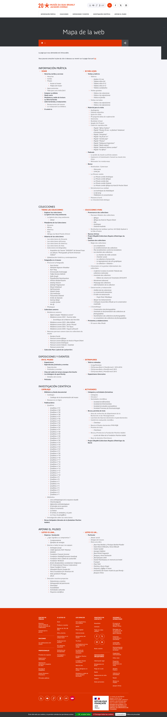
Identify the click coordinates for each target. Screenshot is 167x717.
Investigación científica (101, 14)
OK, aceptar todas (84, 714)
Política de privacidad (133, 714)
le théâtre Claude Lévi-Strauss (81, 661)
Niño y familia (61, 633)
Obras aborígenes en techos (81, 669)
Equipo (115, 678)
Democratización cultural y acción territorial (118, 649)
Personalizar (120, 714)
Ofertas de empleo (116, 681)
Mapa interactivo (164, 50)
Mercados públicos (44, 678)
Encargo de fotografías (42, 669)
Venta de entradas (164, 24)
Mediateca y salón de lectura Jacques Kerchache (82, 675)
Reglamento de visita (100, 675)
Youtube (102, 642)
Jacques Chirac (117, 685)
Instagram (126, 5)
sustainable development (116, 643)
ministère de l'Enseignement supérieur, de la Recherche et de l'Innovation (119, 707)
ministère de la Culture (116, 704)
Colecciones (64, 14)
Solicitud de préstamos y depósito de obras (45, 664)
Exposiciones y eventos (81, 14)
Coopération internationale (117, 654)
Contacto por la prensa (43, 631)
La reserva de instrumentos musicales (80, 652)
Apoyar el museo (120, 14)
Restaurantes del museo (81, 637)
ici (95, 58)
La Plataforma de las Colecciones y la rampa (82, 646)
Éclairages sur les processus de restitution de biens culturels (117, 631)
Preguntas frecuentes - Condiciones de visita (117, 663)
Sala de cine (79, 665)
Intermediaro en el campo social (62, 637)
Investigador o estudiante (61, 655)
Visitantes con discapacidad (96, 5)
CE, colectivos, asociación (61, 646)
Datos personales (99, 682)
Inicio (42, 43)
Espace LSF (66, 698)
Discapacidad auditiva (53, 698)
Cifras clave (116, 658)
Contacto (96, 626)
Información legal (99, 661)
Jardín (77, 626)
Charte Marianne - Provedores (44, 674)
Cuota (125, 43)
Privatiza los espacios (45, 655)
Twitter (120, 5)
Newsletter (97, 623)
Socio (58, 622)
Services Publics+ (115, 669)
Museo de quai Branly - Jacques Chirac (57, 5)
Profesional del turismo (61, 641)
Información (164, 31)
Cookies (96, 678)
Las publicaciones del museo (45, 643)
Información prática (48, 14)
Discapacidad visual (47, 698)
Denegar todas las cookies (104, 714)
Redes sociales (98, 648)
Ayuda (96, 672)
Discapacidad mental (59, 698)
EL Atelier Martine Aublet (81, 657)
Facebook (115, 5)
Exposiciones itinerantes (42, 659)
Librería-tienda (80, 633)
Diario (164, 37)
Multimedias (164, 43)
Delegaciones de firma (99, 665)
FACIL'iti (72, 698)
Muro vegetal (79, 629)
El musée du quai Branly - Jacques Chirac (117, 625)
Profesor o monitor (62, 625)
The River (78, 641)
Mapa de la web (98, 668)
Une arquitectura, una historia (81, 622)
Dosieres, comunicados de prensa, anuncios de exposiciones (44, 625)
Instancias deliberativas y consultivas (117, 638)
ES (109, 5)
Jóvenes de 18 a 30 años (62, 629)
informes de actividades (116, 674)
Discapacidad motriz (41, 698)
